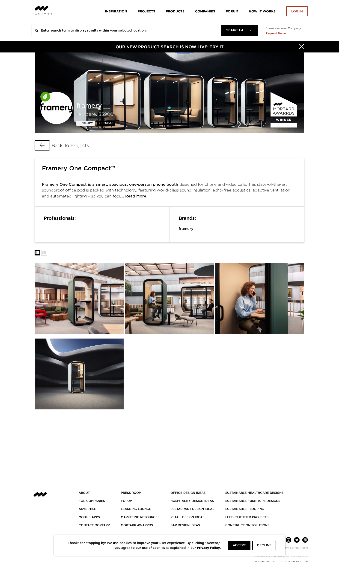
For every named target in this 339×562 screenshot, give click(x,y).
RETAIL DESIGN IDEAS (187, 517)
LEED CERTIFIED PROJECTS (246, 517)
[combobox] (239, 30)
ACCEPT (239, 545)
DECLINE (264, 545)
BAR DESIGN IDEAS (185, 525)
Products (175, 11)
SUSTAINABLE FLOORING (244, 509)
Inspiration (116, 11)
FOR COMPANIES (92, 501)
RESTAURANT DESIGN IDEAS (192, 509)
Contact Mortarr (94, 525)
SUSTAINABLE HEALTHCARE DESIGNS (254, 493)
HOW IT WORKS (262, 11)
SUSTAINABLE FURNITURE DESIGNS (252, 501)
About (84, 493)
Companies (205, 11)
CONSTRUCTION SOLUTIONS (247, 525)
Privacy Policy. (209, 547)
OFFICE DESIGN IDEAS (187, 493)
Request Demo (276, 33)
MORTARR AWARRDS (137, 525)
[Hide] (301, 46)
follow (87, 123)
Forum (232, 11)
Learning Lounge (136, 509)
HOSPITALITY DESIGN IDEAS (192, 501)
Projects (146, 11)
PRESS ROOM (131, 493)
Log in (297, 11)
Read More (135, 196)
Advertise (87, 509)
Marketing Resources (140, 517)
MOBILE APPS (89, 517)
